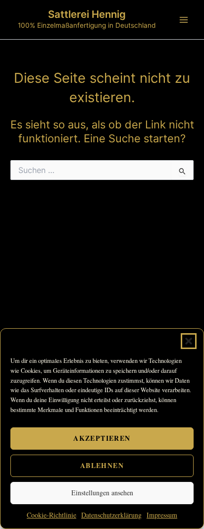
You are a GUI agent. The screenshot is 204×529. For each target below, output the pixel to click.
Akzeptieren (101, 438)
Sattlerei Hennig (87, 14)
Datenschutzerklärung (111, 515)
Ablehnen (102, 465)
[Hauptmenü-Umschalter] (183, 19)
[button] (189, 341)
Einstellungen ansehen (102, 492)
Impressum (162, 515)
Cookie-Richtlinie (51, 515)
